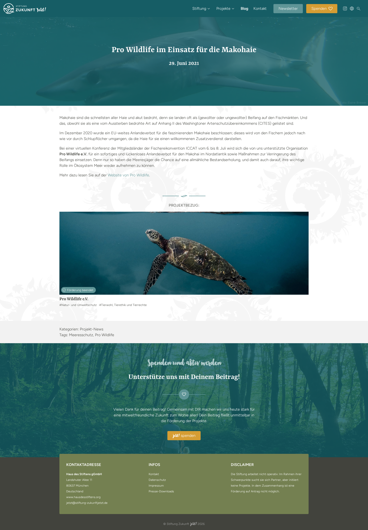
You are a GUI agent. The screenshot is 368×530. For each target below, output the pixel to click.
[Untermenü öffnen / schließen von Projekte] (233, 8)
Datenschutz (157, 480)
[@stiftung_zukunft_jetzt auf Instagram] (345, 8)
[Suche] (358, 8)
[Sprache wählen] (351, 8)
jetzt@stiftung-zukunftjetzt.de (87, 503)
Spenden (319, 8)
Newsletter (288, 8)
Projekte (223, 8)
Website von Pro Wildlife (128, 175)
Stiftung (199, 8)
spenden (184, 435)
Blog (244, 8)
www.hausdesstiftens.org (83, 497)
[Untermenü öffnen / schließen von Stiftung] (208, 8)
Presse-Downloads (161, 491)
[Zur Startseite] (24, 8)
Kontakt (260, 8)
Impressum (156, 485)
